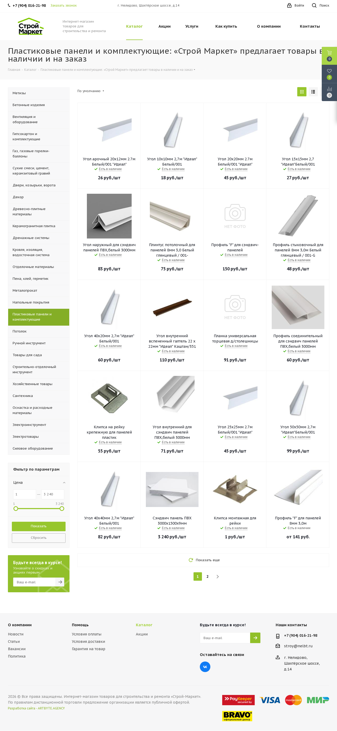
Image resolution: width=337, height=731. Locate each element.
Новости (15, 634)
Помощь (80, 624)
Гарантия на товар (88, 649)
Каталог (144, 624)
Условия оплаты (86, 634)
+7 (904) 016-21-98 (300, 635)
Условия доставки (88, 641)
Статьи (14, 641)
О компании (20, 624)
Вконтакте (205, 667)
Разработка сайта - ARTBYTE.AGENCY (36, 708)
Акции (142, 634)
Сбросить (39, 537)
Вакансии (17, 649)
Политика (17, 656)
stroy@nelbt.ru (298, 646)
